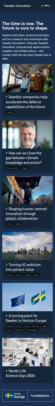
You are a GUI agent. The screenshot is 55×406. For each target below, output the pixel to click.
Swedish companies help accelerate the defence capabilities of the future (27, 102)
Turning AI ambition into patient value (23, 267)
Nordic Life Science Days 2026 (20, 373)
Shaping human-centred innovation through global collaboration (26, 213)
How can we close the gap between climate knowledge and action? (24, 158)
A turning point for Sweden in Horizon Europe (26, 318)
